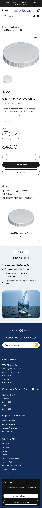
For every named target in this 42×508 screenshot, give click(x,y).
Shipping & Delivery (10, 469)
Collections (15, 27)
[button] (38, 10)
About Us (6, 444)
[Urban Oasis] (22, 10)
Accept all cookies (21, 496)
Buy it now (21, 172)
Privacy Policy (7, 462)
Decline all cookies (21, 502)
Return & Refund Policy (11, 465)
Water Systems (8, 424)
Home (4, 27)
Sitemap (5, 473)
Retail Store (7, 431)
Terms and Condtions (11, 458)
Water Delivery (8, 420)
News (4, 451)
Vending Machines (9, 428)
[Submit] (36, 345)
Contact (5, 447)
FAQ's (4, 454)
